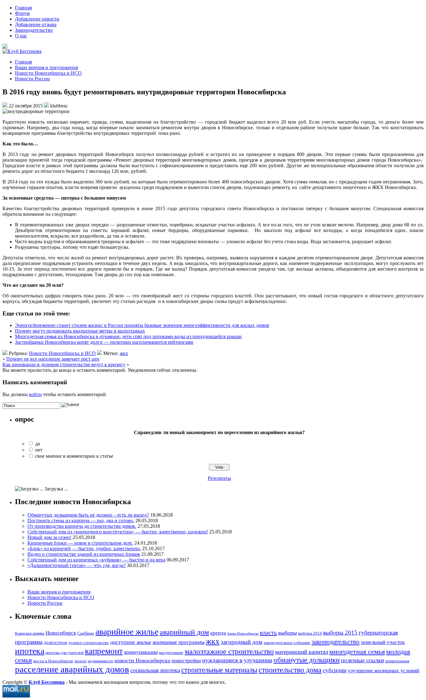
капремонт (104, 651)
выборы (287, 633)
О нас (21, 35)
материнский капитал (301, 652)
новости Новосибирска (142, 660)
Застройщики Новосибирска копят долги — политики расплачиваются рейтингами (104, 342)
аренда (218, 633)
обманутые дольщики (307, 660)
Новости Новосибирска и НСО (48, 73)
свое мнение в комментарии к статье (74, 456)
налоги (80, 661)
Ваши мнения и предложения (46, 67)
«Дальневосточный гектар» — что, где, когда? (76, 565)
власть (268, 632)
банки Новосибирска (243, 633)
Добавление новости (37, 18)
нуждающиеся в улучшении (237, 660)
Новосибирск (61, 633)
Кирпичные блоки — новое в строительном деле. (80, 543)
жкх (124, 353)
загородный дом (241, 642)
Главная (23, 7)
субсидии (334, 670)
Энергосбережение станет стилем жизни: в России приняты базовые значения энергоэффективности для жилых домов (142, 325)
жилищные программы (178, 642)
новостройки (186, 661)
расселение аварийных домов (72, 669)
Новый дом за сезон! (49, 537)
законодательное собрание (287, 642)
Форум (22, 13)
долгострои (55, 642)
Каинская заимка (29, 633)
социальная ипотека (155, 670)
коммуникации (141, 652)
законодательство (336, 642)
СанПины (85, 633)
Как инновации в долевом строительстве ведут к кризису (63, 364)
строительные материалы (219, 670)
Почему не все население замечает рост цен (52, 359)
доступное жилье (130, 642)
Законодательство (34, 30)
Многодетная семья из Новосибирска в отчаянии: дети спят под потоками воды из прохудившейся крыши (128, 336)
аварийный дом (184, 632)
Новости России (32, 78)
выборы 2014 (310, 633)
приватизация (397, 661)
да (37, 443)
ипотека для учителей (65, 652)
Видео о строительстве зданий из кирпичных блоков (83, 554)
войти (35, 394)
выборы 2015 (340, 632)
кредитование (171, 652)
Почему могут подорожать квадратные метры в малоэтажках (80, 330)
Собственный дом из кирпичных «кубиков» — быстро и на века (96, 559)
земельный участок (383, 642)
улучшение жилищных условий (383, 671)
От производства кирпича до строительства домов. (81, 526)
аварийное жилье (126, 631)
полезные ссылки (362, 660)
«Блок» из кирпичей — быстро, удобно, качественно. (84, 548)
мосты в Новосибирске (53, 661)
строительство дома (290, 670)
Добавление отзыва (35, 24)
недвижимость (100, 661)
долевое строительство (88, 642)
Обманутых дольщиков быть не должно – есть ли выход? (88, 515)
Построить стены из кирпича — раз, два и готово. (80, 520)
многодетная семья (357, 651)
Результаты (219, 478)
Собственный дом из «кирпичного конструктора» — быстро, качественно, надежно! (117, 531)
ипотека (29, 651)
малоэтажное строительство (229, 651)
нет (38, 449)
